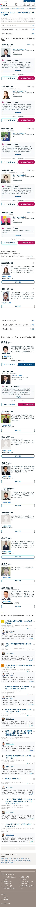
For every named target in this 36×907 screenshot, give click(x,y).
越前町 (24, 860)
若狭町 (11, 862)
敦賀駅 (5, 278)
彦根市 (9, 356)
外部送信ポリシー (26, 883)
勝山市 (18, 858)
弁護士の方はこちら (29, 1)
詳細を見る (18, 282)
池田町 (15, 860)
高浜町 (2, 862)
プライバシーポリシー (27, 881)
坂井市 (6, 860)
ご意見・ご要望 (25, 877)
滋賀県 (5, 356)
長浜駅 (5, 426)
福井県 (5, 276)
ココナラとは (7, 883)
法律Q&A (5, 879)
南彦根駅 (5, 553)
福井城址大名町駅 (18, 377)
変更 (33, 25)
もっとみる (18, 848)
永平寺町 (11, 860)
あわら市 (27, 858)
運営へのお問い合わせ (9, 888)
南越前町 (20, 860)
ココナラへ (4, 1)
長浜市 (9, 425)
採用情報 (5, 899)
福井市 (20, 375)
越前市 (2, 860)
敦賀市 (15, 49)
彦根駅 (5, 358)
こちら (31, 256)
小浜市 (10, 858)
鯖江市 (22, 858)
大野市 (14, 858)
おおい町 (7, 862)
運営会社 (5, 897)
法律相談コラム (7, 881)
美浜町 (28, 860)
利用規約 (23, 879)
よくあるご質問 (7, 886)
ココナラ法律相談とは (9, 877)
